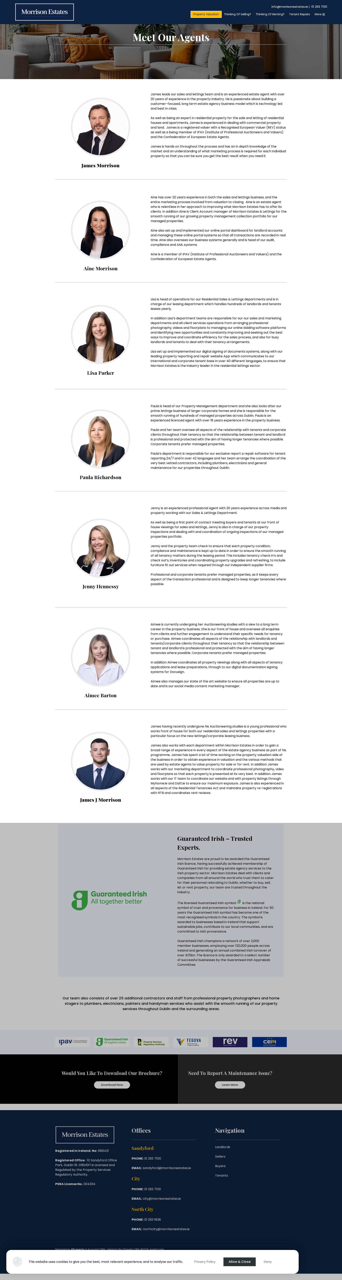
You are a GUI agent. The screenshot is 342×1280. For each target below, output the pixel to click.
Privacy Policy (205, 1261)
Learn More (230, 1085)
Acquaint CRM (96, 1249)
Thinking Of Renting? (270, 14)
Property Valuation (206, 14)
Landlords (222, 1147)
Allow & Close (240, 1261)
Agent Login (157, 1249)
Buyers (220, 1166)
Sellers (220, 1156)
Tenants (221, 1175)
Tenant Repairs (299, 14)
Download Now (112, 1085)
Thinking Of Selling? (237, 14)
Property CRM (131, 1249)
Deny (268, 1261)
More (318, 14)
